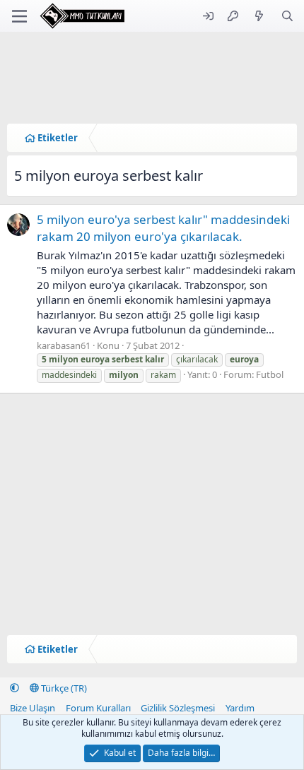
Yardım (240, 707)
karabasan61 (63, 345)
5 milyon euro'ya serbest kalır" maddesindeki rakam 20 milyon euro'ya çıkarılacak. (163, 227)
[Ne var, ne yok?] (259, 16)
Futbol (269, 374)
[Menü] (19, 16)
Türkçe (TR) (63, 688)
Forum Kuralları (98, 707)
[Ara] (287, 16)
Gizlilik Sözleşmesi (178, 707)
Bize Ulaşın (32, 707)
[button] (14, 688)
